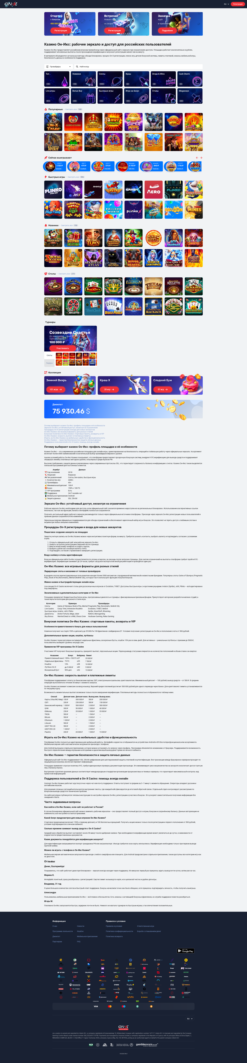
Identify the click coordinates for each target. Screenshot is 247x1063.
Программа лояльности (62, 931)
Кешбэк (80, 931)
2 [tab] (121, 33)
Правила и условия (114, 926)
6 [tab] (129, 33)
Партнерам (57, 942)
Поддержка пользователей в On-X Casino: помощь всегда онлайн (71, 442)
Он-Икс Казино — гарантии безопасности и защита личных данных (72, 440)
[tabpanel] (70, 24)
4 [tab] (125, 33)
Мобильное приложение (87, 936)
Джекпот (56, 936)
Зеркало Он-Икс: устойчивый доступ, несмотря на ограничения (71, 428)
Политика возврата (114, 936)
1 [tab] (118, 33)
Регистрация (238, 4)
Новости (80, 926)
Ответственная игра (145, 926)
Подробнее (167, 30)
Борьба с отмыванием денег (149, 931)
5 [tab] (127, 33)
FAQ (78, 942)
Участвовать (62, 348)
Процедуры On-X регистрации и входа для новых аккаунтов (69, 430)
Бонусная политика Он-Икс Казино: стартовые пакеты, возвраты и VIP (74, 434)
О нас (54, 926)
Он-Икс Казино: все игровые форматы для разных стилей (68, 432)
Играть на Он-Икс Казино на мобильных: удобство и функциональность (74, 438)
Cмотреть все (75, 177)
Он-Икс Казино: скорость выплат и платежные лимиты (67, 436)
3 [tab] (123, 33)
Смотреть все (72, 109)
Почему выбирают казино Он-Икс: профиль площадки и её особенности (74, 426)
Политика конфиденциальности (119, 931)
